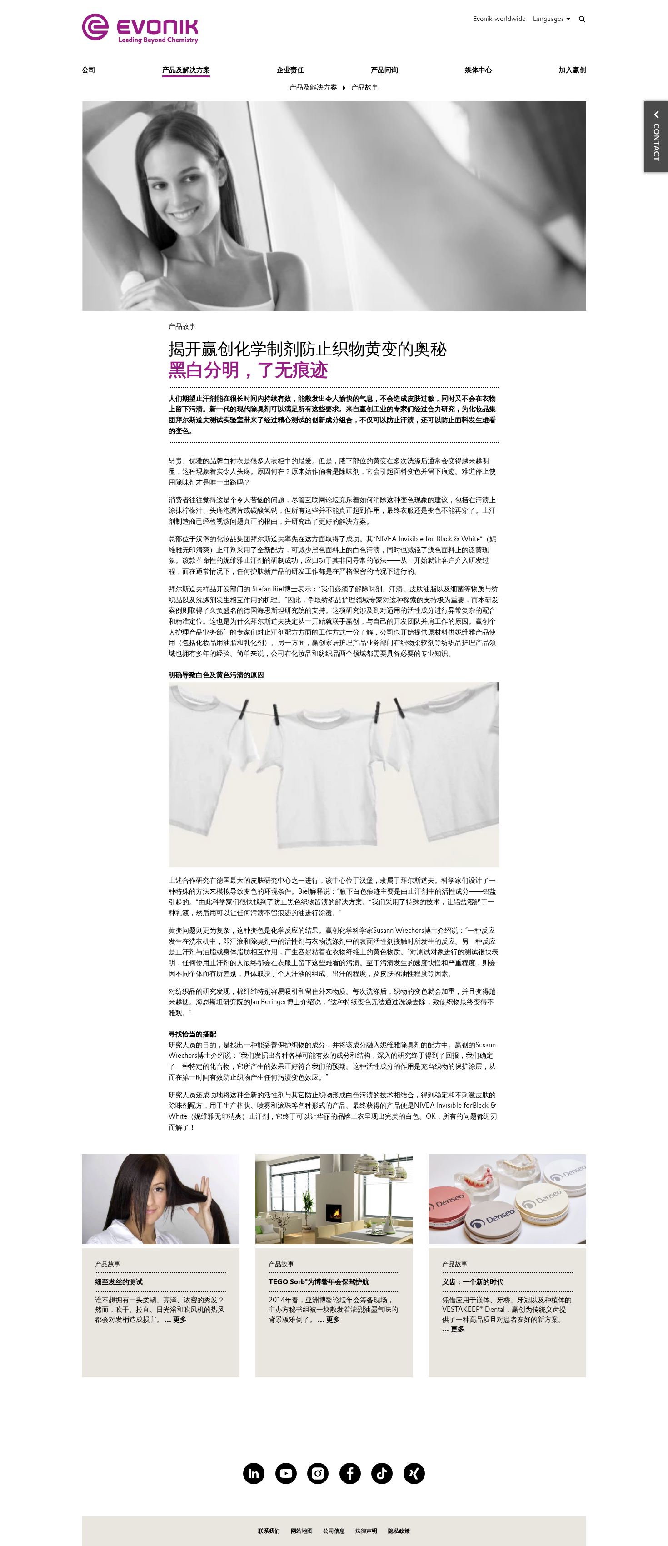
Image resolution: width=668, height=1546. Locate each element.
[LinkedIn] (253, 1473)
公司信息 (334, 1530)
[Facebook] (350, 1473)
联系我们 (269, 1530)
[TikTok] (382, 1473)
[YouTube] (286, 1473)
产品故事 (365, 87)
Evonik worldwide (499, 19)
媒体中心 (478, 70)
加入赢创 (572, 70)
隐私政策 (399, 1530)
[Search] (582, 19)
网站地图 (302, 1530)
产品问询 (384, 70)
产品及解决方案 (186, 70)
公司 (88, 70)
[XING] (414, 1473)
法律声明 (366, 1530)
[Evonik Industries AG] (140, 29)
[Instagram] (318, 1473)
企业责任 (290, 70)
